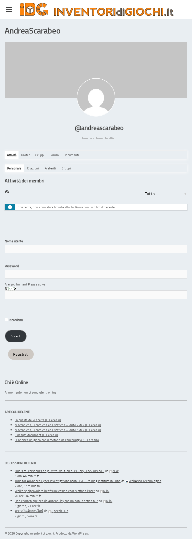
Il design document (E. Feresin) (36, 434)
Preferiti (50, 168)
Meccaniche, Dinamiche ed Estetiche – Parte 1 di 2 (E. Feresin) (58, 429)
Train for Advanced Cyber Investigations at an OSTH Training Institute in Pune (67, 480)
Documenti (71, 154)
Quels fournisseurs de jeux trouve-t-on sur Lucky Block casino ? (59, 470)
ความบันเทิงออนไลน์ (29, 510)
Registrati (20, 354)
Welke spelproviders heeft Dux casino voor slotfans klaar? (55, 490)
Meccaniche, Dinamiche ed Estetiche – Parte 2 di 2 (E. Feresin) (58, 424)
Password (12, 266)
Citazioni (33, 168)
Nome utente (14, 241)
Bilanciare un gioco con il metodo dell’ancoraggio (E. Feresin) (57, 439)
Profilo (25, 154)
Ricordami (15, 319)
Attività (11, 154)
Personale (14, 168)
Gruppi (39, 154)
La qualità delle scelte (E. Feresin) (38, 419)
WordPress (80, 533)
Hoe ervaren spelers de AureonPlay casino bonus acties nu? (56, 500)
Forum (54, 154)
